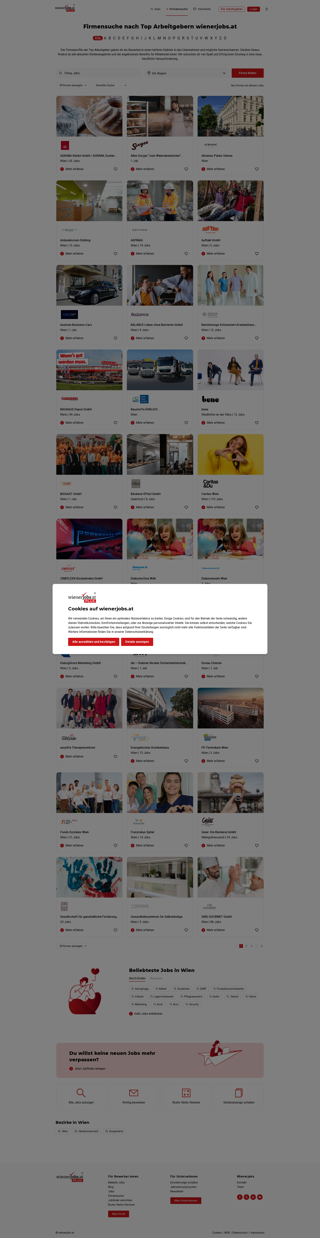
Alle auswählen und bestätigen (93, 642)
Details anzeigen (137, 642)
